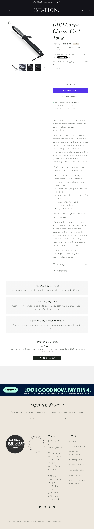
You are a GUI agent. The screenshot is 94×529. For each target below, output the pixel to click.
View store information (65, 109)
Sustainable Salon (77, 446)
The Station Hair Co (18, 521)
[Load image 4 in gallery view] (38, 67)
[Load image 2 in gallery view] (22, 67)
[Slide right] (44, 67)
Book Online (74, 441)
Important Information (74, 453)
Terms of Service (76, 470)
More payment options (70, 96)
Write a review (47, 358)
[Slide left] (8, 67)
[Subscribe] (65, 418)
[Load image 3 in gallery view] (30, 67)
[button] (4, 10)
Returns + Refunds (77, 465)
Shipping (68, 47)
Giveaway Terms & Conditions (77, 481)
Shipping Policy (76, 460)
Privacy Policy (75, 475)
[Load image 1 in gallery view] (14, 67)
